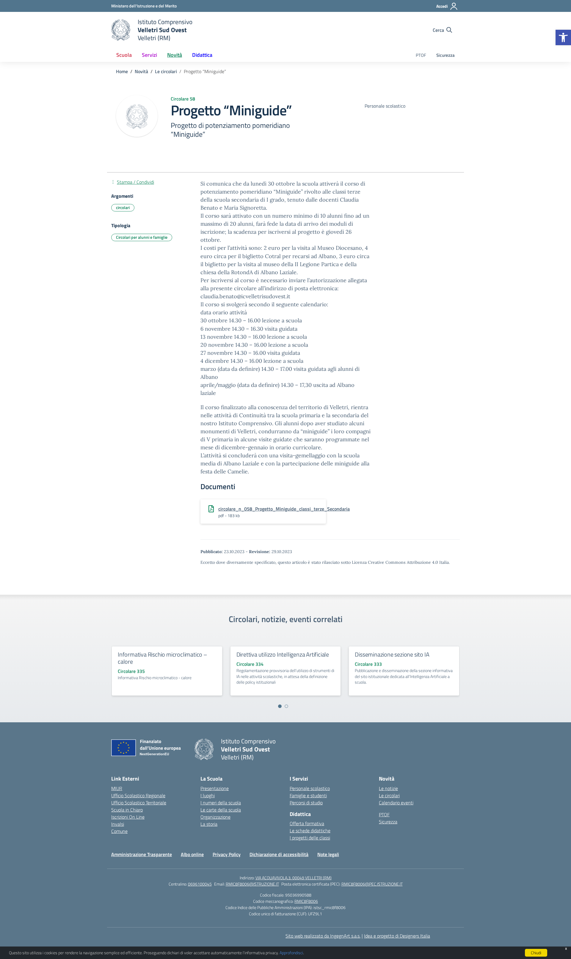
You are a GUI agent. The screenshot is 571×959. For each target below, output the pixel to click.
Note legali (328, 854)
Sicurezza (445, 55)
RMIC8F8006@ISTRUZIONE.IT (252, 884)
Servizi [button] (149, 55)
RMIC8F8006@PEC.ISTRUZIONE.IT (372, 884)
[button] (563, 37)
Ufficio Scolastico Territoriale (138, 802)
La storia (208, 824)
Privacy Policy (227, 854)
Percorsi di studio (306, 802)
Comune (119, 831)
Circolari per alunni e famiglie (141, 237)
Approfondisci (291, 952)
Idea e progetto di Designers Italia (397, 935)
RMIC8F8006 (306, 901)
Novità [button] (174, 55)
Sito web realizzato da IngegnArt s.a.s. (323, 935)
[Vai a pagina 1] (280, 706)
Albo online (192, 854)
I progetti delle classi (310, 837)
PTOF (421, 55)
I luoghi (207, 795)
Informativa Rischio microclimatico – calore (162, 658)
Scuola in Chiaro (127, 809)
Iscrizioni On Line (128, 816)
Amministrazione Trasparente (141, 854)
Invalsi (117, 824)
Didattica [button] (202, 55)
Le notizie (388, 788)
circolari (123, 207)
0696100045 (200, 884)
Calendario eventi (396, 802)
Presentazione (214, 788)
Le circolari (389, 795)
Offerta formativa (307, 823)
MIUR (116, 788)
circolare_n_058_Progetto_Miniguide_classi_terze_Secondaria (284, 508)
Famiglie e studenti (308, 795)
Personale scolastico (310, 788)
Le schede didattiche (310, 830)
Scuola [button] (124, 55)
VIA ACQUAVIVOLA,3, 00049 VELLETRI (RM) (293, 878)
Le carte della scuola (220, 809)
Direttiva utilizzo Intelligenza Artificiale (282, 654)
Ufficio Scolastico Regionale (138, 795)
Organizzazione (215, 816)
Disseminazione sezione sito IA (392, 654)
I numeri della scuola (220, 802)
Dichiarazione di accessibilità (279, 854)
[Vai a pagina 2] (286, 706)
